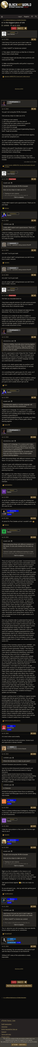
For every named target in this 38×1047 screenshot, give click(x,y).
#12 (34, 518)
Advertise (4, 1027)
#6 (35, 275)
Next (19, 28)
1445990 (6, 25)
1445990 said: (7, 224)
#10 (34, 437)
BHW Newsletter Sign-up (9, 1029)
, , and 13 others (19, 166)
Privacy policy (5, 1037)
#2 (35, 109)
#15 (34, 754)
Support (3, 1032)
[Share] (32, 39)
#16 (34, 807)
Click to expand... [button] (19, 197)
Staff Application (6, 1024)
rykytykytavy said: (8, 341)
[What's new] (32, 16)
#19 (34, 906)
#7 (35, 295)
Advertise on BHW (19, 89)
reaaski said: (6, 183)
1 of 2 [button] (14, 28)
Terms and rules (6, 1034)
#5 (35, 250)
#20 (34, 946)
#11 (34, 497)
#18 (34, 847)
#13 (34, 537)
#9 (35, 397)
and (12, 720)
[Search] (36, 16)
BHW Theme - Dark (9, 1021)
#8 (35, 337)
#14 (34, 733)
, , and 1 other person (17, 76)
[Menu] (2, 16)
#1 (35, 39)
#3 (35, 179)
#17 (34, 826)
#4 (35, 220)
